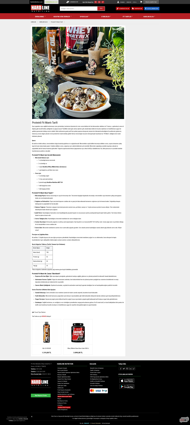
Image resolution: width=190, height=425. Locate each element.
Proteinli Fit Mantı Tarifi (57, 22)
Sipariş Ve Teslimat (62, 381)
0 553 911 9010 (46, 374)
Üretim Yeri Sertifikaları (63, 383)
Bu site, (82, 423)
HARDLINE (33, 22)
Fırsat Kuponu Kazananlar (64, 390)
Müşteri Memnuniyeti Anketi (65, 396)
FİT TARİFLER (127, 17)
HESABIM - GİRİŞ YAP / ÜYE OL (128, 2)
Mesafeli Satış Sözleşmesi (97, 368)
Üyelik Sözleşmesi (94, 370)
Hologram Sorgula (62, 368)
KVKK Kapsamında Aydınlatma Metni (99, 377)
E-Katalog (59, 405)
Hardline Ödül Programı (64, 407)
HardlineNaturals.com (51, 2)
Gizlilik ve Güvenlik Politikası (97, 381)
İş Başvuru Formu (61, 403)
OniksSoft (86, 423)
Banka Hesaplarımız (62, 409)
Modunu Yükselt (61, 374)
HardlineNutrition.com (36, 2)
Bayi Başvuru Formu (41, 395)
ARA (101, 8)
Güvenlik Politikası (95, 383)
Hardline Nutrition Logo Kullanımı (66, 394)
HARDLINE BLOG (148, 17)
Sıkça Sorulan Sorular (63, 392)
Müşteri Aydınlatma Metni (63, 377)
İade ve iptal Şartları (62, 370)
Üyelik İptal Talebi (61, 385)
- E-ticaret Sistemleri (96, 423)
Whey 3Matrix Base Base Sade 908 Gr (78, 348)
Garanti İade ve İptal (95, 372)
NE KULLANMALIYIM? (152, 8)
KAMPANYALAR (138, 8)
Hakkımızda (60, 388)
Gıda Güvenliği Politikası (96, 385)
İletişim (59, 398)
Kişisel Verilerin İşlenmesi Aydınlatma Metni (68, 372)
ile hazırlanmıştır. (106, 423)
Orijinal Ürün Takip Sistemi (64, 379)
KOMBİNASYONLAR (124, 8)
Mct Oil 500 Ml (47, 348)
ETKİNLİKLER (105, 17)
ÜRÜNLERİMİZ (39, 17)
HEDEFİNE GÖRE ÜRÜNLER (61, 17)
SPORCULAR (84, 17)
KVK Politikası (93, 374)
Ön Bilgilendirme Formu (96, 379)
